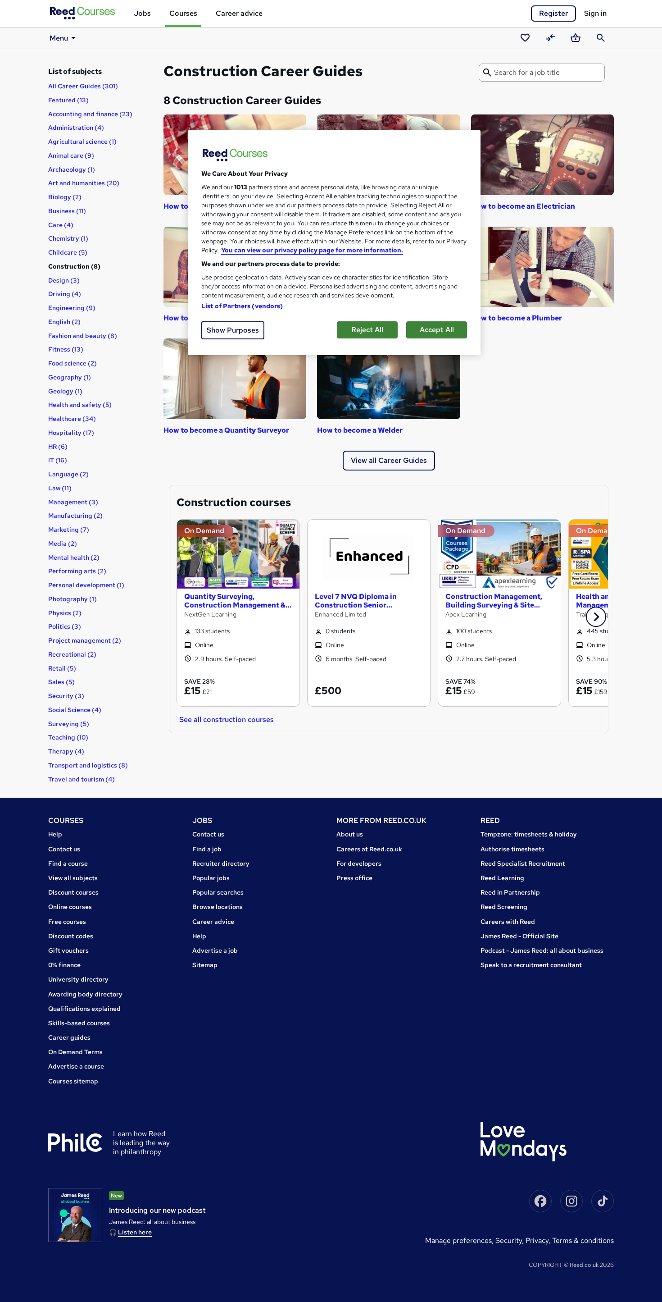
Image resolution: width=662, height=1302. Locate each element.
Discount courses (73, 892)
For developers (358, 863)
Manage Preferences (458, 1240)
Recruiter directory (220, 863)
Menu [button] (59, 38)
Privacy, (539, 1240)
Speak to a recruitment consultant (531, 965)
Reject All (367, 329)
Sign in (595, 13)
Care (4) (60, 225)
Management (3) (73, 502)
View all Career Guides (389, 460)
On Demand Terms (75, 1052)
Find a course (68, 863)
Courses (183, 13)
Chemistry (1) (68, 238)
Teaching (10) (68, 737)
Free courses (67, 922)
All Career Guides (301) (83, 86)
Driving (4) (64, 294)
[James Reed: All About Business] (75, 1215)
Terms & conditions (583, 1240)
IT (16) (57, 460)
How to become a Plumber (516, 318)
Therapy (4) (66, 751)
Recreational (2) (72, 654)
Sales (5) (61, 682)
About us (349, 834)
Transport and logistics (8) (88, 765)
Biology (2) (65, 197)
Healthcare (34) (72, 419)
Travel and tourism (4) (81, 779)
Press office (354, 878)
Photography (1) (72, 599)
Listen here (135, 1232)
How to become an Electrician (523, 206)
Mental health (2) (74, 557)
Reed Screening (504, 907)
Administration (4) (76, 127)
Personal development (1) (86, 585)
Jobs (142, 13)
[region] (334, 242)
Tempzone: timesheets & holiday (529, 834)
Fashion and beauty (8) (82, 336)
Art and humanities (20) (83, 183)
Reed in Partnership (510, 892)
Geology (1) (65, 391)
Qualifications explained (84, 1009)
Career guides (69, 1037)
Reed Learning (502, 878)
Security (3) (66, 696)
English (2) (64, 322)
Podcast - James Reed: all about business (542, 950)
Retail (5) (62, 668)
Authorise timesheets (512, 849)
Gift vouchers (68, 950)
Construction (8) (74, 266)
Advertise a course (76, 1066)
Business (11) (67, 211)
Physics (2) (65, 613)
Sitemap (205, 965)
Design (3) (64, 280)
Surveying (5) (68, 724)
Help (55, 834)
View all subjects (73, 878)
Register (553, 13)
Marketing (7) (68, 529)
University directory (78, 979)
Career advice (239, 13)
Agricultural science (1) (82, 141)
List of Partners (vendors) (242, 306)
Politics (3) (64, 626)
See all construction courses (226, 719)
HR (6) (58, 447)
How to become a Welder (360, 430)
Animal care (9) (71, 155)
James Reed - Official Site (519, 936)
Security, (510, 1240)
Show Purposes (233, 330)
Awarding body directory (85, 994)
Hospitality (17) (71, 433)
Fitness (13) (65, 349)
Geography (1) (69, 377)
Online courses (70, 907)
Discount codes (70, 936)
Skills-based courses (79, 1023)
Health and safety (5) (80, 405)
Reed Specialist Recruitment (523, 863)
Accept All (437, 329)
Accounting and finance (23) (90, 114)
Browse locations (217, 907)
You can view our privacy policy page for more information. (312, 250)
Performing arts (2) (77, 571)
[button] (596, 617)
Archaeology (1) (71, 169)
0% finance (64, 965)
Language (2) (68, 474)
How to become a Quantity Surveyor (226, 430)
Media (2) (62, 543)
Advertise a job (215, 950)
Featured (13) (68, 100)
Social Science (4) (74, 710)
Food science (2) (72, 363)
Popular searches (218, 892)
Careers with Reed (508, 922)
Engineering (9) (71, 308)
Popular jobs (211, 878)
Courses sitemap (73, 1081)
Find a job (207, 849)
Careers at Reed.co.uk (369, 849)
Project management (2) (84, 640)
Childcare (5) (67, 252)
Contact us (64, 849)
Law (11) (60, 488)
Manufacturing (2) (75, 516)
